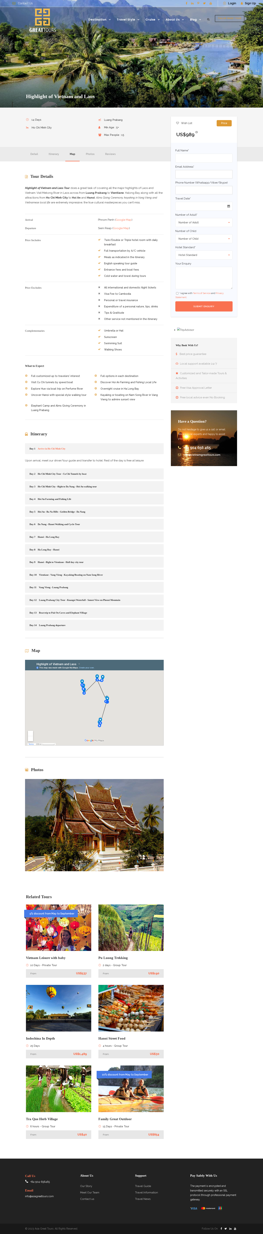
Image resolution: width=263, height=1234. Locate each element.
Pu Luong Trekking (113, 958)
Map (72, 154)
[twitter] (204, 3)
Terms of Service (202, 293)
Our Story (86, 1186)
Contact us (87, 1199)
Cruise (150, 20)
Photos (90, 154)
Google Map (124, 219)
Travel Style (126, 20)
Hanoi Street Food (111, 1038)
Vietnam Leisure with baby (46, 958)
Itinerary (54, 154)
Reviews (110, 154)
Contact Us (25, 3)
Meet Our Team (89, 1192)
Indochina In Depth (40, 1038)
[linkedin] (192, 3)
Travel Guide (143, 1186)
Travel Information (146, 1192)
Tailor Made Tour (229, 18)
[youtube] (211, 3)
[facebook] (186, 3)
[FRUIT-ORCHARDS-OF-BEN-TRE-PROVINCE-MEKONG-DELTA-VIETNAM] (94, 825)
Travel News (142, 1199)
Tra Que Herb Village (42, 1119)
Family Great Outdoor (115, 1119)
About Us (173, 20)
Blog (193, 20)
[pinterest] (198, 3)
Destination (97, 20)
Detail (34, 154)
